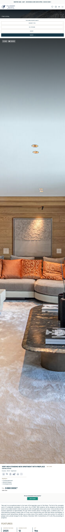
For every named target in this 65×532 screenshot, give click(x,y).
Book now (46, 2)
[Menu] (62, 7)
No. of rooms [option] (32, 27)
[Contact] (56, 7)
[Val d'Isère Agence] (8, 7)
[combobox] (32, 23)
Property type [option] (32, 23)
